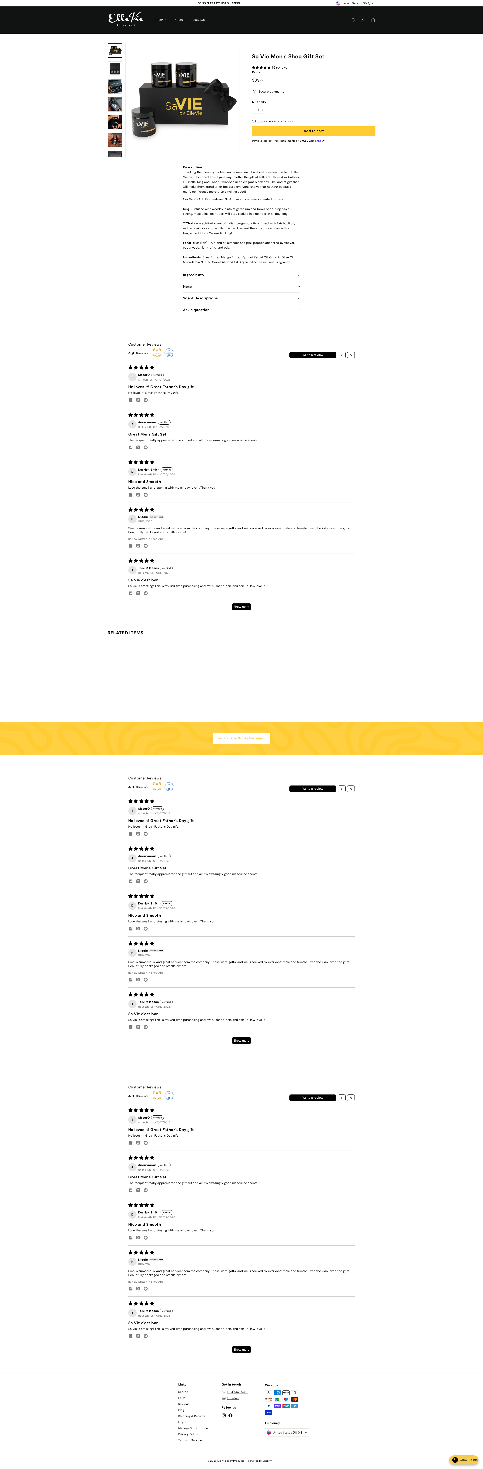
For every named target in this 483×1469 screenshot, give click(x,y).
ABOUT (180, 20)
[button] (261, 68)
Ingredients (193, 275)
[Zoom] (182, 100)
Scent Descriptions (200, 298)
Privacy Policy (188, 1434)
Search (183, 1392)
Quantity (259, 102)
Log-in (182, 1422)
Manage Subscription (193, 1428)
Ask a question (196, 309)
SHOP (159, 20)
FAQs (181, 1398)
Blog (181, 1410)
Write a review (312, 355)
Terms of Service (190, 1440)
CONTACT (200, 20)
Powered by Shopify (260, 1460)
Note (187, 286)
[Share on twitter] (138, 400)
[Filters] (342, 355)
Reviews (184, 1404)
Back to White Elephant (244, 738)
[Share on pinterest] (145, 400)
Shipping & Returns (191, 1416)
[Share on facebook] (130, 400)
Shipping (257, 121)
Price (256, 72)
